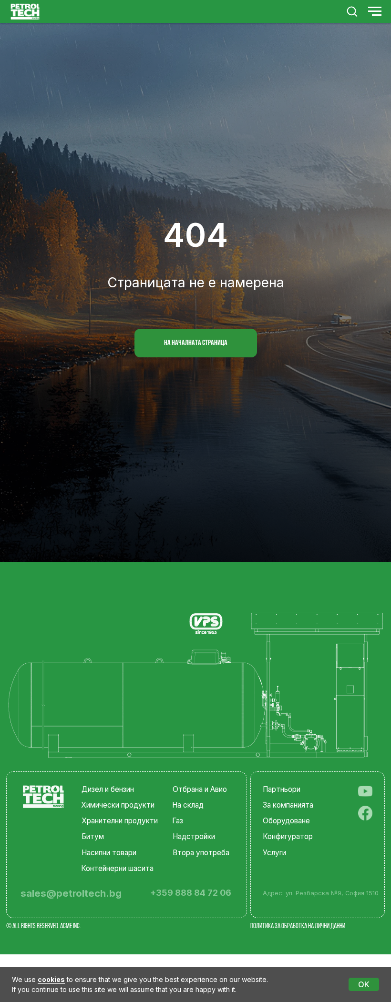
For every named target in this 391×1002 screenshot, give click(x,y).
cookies (51, 979)
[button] (352, 11)
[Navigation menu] (374, 11)
